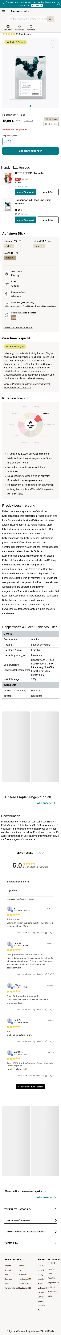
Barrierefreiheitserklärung (14, 1255)
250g (9, 141)
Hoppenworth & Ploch (13, 115)
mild (37, 246)
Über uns (8, 1246)
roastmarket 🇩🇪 (25, 1246)
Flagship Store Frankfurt (51, 1241)
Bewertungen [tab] (25, 838)
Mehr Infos (48, 192)
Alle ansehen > (46, 720)
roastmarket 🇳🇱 (25, 1255)
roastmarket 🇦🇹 (25, 1251)
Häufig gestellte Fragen (41, 1246)
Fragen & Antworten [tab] (40, 839)
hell (7, 246)
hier (54, 817)
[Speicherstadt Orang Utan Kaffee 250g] (44, 739)
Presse (7, 1251)
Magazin (7, 1233)
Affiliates (22, 1233)
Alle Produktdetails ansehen (18, 327)
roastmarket (37, 5)
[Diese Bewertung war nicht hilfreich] (51, 917)
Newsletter (8, 1238)
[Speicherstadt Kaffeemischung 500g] (44, 1118)
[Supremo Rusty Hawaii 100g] (17, 1118)
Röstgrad (10, 241)
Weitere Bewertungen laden (30, 1072)
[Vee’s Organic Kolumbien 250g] (17, 739)
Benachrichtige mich (30, 151)
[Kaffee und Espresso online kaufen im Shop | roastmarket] (20, 11)
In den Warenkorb (25, 192)
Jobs (6, 1242)
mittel (8, 258)
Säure (8, 253)
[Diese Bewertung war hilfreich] (46, 917)
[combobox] (30, 884)
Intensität (39, 241)
